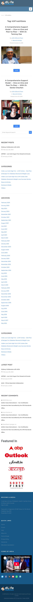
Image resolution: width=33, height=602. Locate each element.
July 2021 (4, 226)
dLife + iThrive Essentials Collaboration (12, 383)
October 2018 (5, 299)
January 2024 (5, 211)
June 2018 (4, 311)
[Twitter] (2, 576)
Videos (3, 188)
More (16, 70)
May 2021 (4, 232)
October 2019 (5, 267)
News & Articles (17, 40)
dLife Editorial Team (17, 38)
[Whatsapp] (16, 576)
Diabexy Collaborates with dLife (10, 147)
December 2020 (6, 246)
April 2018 (4, 317)
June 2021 (4, 229)
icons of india (7, 551)
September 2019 (6, 270)
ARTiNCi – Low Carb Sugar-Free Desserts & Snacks (15, 154)
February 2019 (5, 288)
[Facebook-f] (6, 576)
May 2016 (4, 323)
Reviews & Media (6, 185)
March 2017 (4, 320)
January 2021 (5, 243)
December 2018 (6, 294)
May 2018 (4, 314)
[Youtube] (13, 576)
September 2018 (6, 302)
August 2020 (5, 249)
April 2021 (4, 235)
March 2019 (4, 285)
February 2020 (5, 255)
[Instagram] (9, 576)
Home (2, 15)
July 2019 (4, 273)
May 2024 (4, 208)
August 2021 (5, 223)
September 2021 (6, 220)
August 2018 (5, 305)
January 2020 (5, 258)
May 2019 (4, 279)
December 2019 (6, 261)
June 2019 (4, 276)
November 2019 (6, 264)
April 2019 (4, 282)
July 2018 (4, 308)
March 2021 (4, 238)
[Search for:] (14, 132)
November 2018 (6, 297)
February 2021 (5, 241)
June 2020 (4, 252)
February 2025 (5, 202)
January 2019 (5, 291)
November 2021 (6, 214)
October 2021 (5, 217)
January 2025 (5, 205)
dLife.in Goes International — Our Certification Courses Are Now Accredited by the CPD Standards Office (16, 405)
